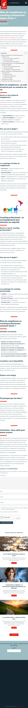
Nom (1, 491)
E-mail (1, 496)
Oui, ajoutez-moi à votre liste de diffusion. (9, 511)
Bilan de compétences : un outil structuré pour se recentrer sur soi (12, 56)
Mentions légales (12, 698)
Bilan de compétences (14, 684)
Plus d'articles (14, 634)
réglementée (3, 102)
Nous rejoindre (12, 696)
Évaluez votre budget (8, 77)
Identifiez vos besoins (8, 74)
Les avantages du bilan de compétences (12, 61)
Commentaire (3, 475)
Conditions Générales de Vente (15, 702)
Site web (2, 502)
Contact (10, 700)
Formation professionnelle (15, 690)
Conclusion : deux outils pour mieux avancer (11, 81)
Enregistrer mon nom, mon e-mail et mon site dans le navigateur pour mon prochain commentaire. (14, 508)
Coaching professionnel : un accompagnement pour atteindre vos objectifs (13, 64)
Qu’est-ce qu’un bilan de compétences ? (12, 58)
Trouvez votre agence (13, 673)
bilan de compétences (11, 37)
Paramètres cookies (19, 706)
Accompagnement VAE (14, 686)
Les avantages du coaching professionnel (12, 69)
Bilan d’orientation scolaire (15, 688)
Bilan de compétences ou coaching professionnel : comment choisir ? (13, 72)
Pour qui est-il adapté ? (8, 60)
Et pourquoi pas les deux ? (7, 79)
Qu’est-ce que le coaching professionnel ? (12, 66)
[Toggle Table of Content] (25, 53)
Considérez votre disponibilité (10, 76)
